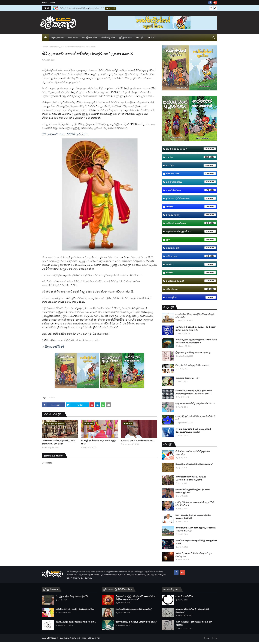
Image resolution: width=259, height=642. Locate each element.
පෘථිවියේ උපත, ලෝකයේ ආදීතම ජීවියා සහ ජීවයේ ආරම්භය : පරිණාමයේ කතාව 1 (196, 341)
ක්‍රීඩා (187, 239)
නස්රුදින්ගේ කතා (187, 190)
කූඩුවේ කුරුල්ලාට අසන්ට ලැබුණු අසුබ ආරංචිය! (75, 609)
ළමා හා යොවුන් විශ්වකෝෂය (187, 198)
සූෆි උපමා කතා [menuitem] (125, 37)
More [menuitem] (151, 37)
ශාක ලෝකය (187, 297)
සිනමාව (187, 272)
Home (44, 2)
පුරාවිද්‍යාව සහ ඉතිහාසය (187, 223)
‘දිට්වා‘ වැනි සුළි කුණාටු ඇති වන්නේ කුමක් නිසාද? (136, 621)
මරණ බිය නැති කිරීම (184, 596)
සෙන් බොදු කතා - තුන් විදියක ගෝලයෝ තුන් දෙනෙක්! (194, 623)
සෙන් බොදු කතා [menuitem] (108, 37)
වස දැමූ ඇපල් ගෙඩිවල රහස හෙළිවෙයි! (72, 596)
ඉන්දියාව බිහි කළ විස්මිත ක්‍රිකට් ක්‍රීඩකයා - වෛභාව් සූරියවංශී (193, 491)
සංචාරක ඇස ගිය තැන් (187, 280)
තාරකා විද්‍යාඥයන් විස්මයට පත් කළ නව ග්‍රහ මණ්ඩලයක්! (193, 555)
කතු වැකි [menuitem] (139, 37)
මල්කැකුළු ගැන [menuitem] (57, 37)
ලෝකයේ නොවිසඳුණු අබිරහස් (187, 231)
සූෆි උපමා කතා (187, 289)
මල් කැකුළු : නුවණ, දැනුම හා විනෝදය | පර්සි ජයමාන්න (78, 638)
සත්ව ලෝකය (187, 256)
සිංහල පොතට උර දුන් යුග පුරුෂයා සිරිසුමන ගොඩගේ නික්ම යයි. (193, 516)
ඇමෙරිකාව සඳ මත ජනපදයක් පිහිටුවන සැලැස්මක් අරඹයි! (196, 542)
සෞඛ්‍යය (187, 264)
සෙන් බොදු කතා (187, 247)
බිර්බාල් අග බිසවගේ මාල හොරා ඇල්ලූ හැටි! (98, 442)
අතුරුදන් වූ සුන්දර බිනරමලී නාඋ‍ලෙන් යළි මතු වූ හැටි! (195, 417)
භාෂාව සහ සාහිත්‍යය (187, 181)
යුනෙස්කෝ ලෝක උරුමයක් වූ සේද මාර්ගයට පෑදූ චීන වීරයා (58, 442)
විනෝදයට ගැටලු (187, 214)
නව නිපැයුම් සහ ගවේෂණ (187, 148)
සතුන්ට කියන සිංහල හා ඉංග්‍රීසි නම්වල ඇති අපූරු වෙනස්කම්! (195, 315)
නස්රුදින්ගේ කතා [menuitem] (89, 37)
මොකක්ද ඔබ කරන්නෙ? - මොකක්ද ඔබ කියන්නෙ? (192, 610)
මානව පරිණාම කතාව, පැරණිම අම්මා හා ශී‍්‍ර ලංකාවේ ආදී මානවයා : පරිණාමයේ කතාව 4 (194, 392)
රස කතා (51, 46)
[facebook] (210, 2)
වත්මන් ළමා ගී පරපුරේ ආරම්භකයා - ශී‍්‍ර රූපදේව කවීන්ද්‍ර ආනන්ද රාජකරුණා (196, 328)
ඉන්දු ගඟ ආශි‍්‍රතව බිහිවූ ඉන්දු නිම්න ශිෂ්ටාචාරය (195, 403)
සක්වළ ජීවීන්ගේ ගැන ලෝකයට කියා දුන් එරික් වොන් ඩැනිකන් (195, 504)
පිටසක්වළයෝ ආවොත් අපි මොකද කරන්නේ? (194, 464)
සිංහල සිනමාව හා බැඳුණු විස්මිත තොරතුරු (193, 365)
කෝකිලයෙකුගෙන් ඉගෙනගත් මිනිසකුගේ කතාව (76, 621)
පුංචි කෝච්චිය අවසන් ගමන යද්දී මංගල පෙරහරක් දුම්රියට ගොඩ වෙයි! (196, 529)
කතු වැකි (187, 165)
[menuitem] (45, 37)
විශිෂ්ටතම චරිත (187, 173)
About (52, 2)
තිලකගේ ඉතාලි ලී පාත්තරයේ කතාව (137, 440)
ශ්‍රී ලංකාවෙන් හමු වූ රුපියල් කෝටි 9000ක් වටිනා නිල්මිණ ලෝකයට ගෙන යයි (135, 598)
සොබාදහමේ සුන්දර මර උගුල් (187, 377)
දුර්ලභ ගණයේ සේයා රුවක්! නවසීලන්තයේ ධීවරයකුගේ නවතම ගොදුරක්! (193, 430)
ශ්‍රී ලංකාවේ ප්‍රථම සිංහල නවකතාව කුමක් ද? (193, 352)
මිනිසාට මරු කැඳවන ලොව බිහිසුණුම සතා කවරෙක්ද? (82, 8)
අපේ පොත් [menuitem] (72, 37)
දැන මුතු (187, 157)
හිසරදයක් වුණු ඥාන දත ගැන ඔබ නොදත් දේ (134, 609)
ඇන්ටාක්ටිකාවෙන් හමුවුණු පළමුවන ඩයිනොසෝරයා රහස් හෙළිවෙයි (191, 478)
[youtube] (215, 2)
